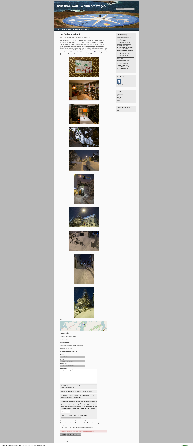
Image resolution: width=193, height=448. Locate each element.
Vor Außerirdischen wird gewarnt (126, 53)
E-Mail (62, 359)
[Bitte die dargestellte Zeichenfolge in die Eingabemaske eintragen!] (65, 411)
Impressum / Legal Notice (81, 29)
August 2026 (120, 94)
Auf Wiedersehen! (70, 34)
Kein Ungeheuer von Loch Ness (125, 50)
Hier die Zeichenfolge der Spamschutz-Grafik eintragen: (74, 415)
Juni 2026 (119, 97)
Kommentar (63, 368)
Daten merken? (66, 426)
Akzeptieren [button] (184, 445)
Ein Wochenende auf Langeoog (125, 47)
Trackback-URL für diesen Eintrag (68, 336)
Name (62, 355)
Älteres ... (119, 100)
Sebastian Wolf (72, 37)
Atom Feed (120, 84)
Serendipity (65, 441)
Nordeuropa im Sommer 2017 (124, 37)
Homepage (63, 363)
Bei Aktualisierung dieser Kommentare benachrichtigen (78, 427)
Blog (58, 29)
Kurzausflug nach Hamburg (124, 44)
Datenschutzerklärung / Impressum (93, 423)
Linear (74, 345)
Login (118, 110)
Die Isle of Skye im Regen (123, 68)
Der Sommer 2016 (121, 40)
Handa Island (120, 62)
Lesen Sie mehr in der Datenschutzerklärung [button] (33, 445)
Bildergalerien (66, 29)
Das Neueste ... (120, 99)
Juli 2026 (119, 95)
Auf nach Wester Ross (122, 65)
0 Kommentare (63, 319)
